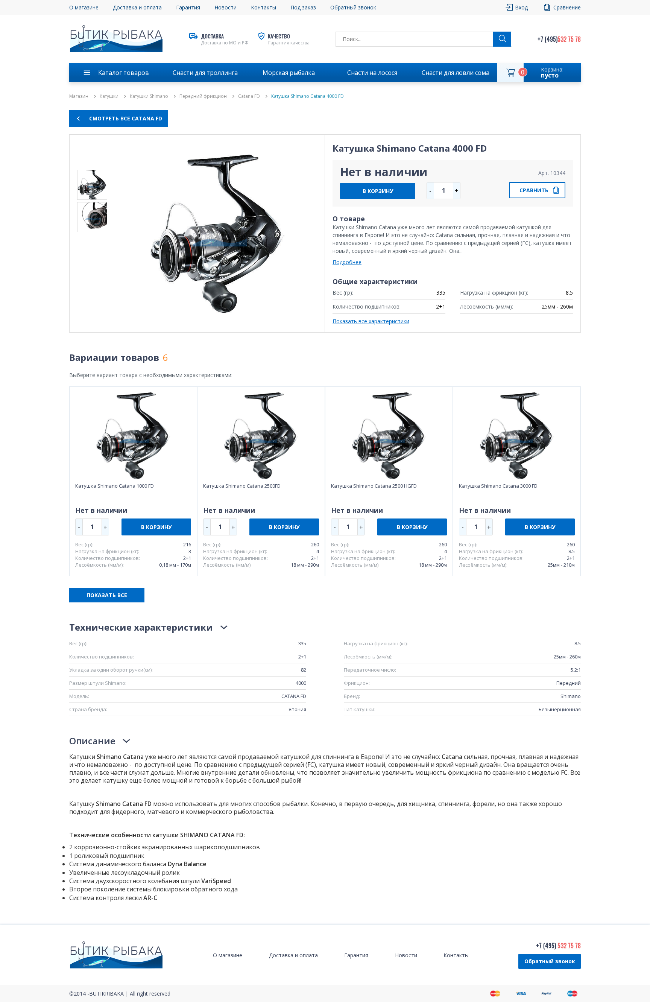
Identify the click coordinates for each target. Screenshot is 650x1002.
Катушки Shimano (149, 96)
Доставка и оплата (137, 7)
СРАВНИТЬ (533, 190)
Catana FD (249, 96)
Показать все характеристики (371, 321)
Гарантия (188, 7)
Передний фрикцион (203, 96)
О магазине (84, 7)
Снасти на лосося (372, 72)
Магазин (78, 96)
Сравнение (567, 7)
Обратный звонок (549, 961)
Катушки (109, 96)
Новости (225, 7)
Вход (521, 7)
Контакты (263, 7)
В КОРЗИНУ (378, 191)
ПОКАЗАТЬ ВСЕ (107, 595)
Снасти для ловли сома (455, 72)
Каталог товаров (123, 72)
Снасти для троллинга (205, 72)
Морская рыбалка (289, 72)
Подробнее (347, 262)
